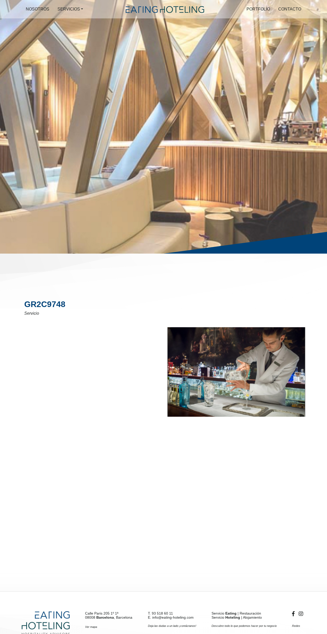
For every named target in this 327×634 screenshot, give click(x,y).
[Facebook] (294, 613)
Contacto (289, 9)
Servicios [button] (68, 9)
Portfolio (258, 9)
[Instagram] (301, 613)
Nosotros (37, 9)
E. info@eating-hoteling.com (171, 617)
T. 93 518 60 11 (160, 613)
